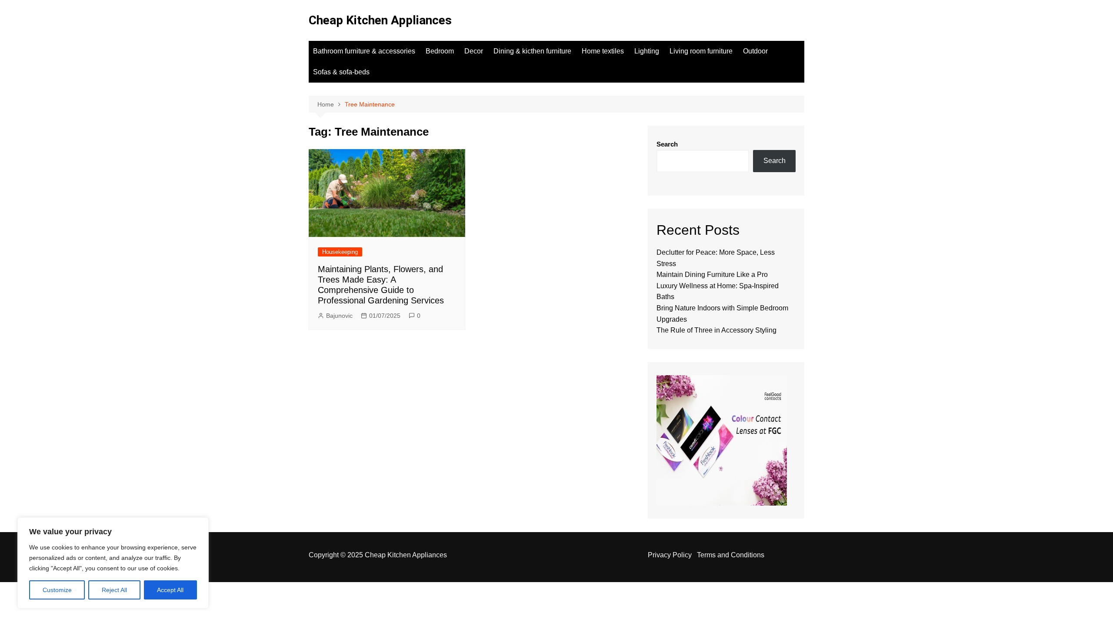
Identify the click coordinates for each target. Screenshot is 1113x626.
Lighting (646, 51)
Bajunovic (339, 315)
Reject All (114, 589)
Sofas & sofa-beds (341, 72)
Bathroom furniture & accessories (364, 51)
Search (667, 144)
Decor (473, 51)
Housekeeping (340, 252)
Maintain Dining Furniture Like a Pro (712, 274)
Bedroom (440, 51)
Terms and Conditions (730, 555)
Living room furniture (701, 51)
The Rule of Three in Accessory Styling (716, 330)
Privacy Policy (670, 555)
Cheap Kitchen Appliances (380, 20)
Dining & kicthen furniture (532, 51)
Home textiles (603, 51)
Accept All (170, 589)
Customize (57, 589)
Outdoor (755, 51)
